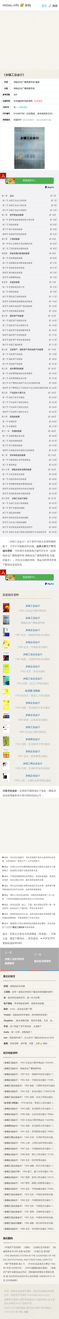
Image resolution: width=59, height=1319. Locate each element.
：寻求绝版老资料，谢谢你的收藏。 (25, 1003)
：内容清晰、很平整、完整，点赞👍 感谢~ (26, 1043)
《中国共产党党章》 (12, 1247)
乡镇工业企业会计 (32, 654)
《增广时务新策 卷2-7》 (14, 1263)
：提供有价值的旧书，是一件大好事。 (23, 997)
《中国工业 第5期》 (42, 1251)
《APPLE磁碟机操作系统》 (36, 1267)
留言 (44, 5)
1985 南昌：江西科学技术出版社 (28, 1085)
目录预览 (38, 100)
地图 (26, 1311)
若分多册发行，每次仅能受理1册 (37, 120)
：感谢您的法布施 (14, 986)
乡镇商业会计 (32, 739)
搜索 (54, 5)
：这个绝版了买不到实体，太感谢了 (23, 1026)
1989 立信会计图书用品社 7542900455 (29, 1119)
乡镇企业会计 (32, 630)
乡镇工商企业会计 (32, 763)
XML (20, 1311)
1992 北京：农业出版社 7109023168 (28, 1091)
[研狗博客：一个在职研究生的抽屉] (16, 5)
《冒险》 (27, 1247)
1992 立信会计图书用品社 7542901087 (29, 1062)
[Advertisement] (29, 40)
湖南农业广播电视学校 (21, 1068)
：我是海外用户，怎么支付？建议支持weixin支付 (29, 1037)
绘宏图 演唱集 (32, 690)
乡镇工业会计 (32, 606)
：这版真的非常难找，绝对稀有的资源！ (26, 1014)
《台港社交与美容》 (41, 1247)
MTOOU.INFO (33, 1307)
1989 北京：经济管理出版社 (24, 1160)
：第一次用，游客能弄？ (18, 1032)
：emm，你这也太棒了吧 (18, 1008)
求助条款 (23, 107)
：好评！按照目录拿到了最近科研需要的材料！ (29, 991)
